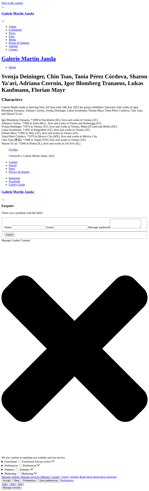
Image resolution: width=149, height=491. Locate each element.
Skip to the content (12, 3)
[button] (74, 349)
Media (12, 39)
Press (12, 168)
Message (99, 227)
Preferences (29, 480)
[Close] (2, 21)
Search (13, 165)
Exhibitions (15, 29)
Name (7, 227)
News (12, 33)
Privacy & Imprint (19, 171)
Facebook (14, 181)
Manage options (10, 476)
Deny (16, 480)
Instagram (14, 178)
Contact (13, 49)
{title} (5, 484)
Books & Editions (19, 42)
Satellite (13, 46)
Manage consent (11, 487)
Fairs (11, 36)
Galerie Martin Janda (17, 13)
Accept (6, 480)
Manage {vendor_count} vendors (59, 476)
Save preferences (48, 480)
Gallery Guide (17, 184)
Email (49, 227)
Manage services (30, 476)
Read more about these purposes (98, 476)
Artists (12, 26)
